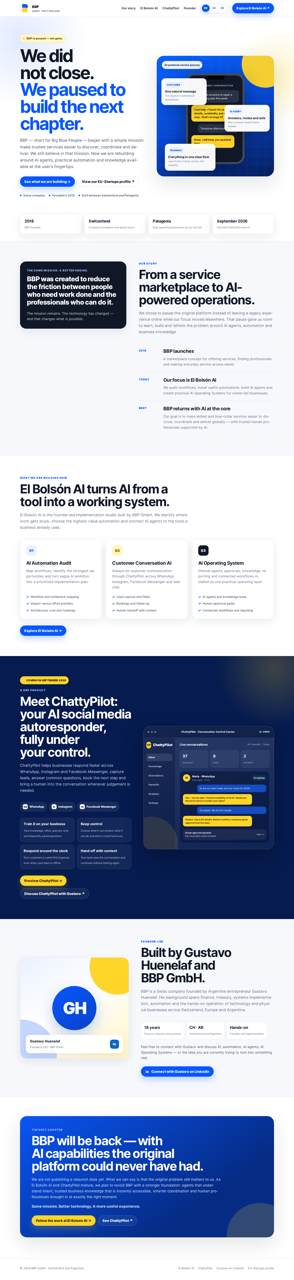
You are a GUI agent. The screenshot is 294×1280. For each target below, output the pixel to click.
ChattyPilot (170, 8)
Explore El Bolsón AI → (43, 630)
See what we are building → (47, 181)
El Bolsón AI (149, 8)
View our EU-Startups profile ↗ (108, 181)
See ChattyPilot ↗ (117, 1220)
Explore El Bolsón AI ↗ (253, 8)
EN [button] (205, 7)
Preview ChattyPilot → (43, 881)
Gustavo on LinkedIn (230, 1268)
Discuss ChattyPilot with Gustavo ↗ (54, 893)
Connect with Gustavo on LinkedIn (180, 1071)
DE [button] (222, 7)
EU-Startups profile (261, 1268)
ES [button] (214, 7)
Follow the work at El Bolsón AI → (63, 1220)
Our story (129, 8)
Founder (190, 8)
